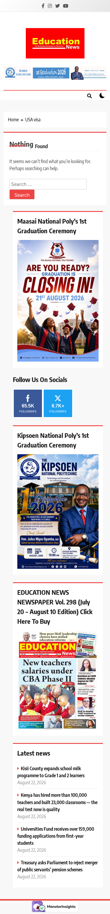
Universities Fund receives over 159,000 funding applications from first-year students (55, 836)
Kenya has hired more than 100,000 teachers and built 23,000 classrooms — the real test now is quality (57, 802)
